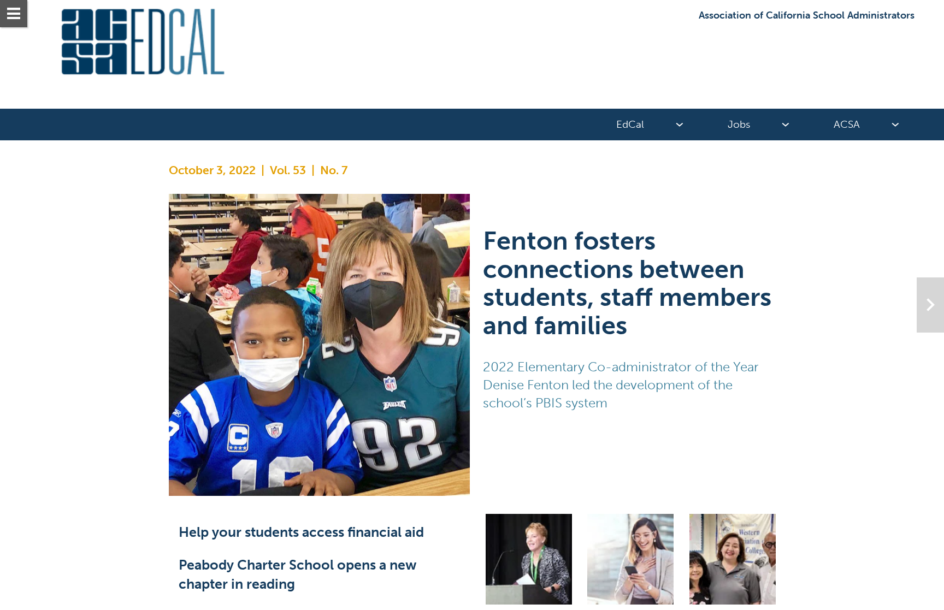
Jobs (739, 124)
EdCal (630, 124)
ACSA (847, 124)
